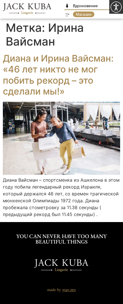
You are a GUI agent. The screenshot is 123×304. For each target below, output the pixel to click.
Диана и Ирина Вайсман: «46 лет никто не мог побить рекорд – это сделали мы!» (58, 75)
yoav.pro (69, 289)
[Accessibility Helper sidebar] (116, 7)
